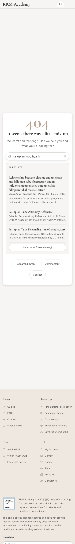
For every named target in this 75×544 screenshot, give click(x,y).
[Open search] (60, 4)
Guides (11, 406)
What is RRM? (14, 425)
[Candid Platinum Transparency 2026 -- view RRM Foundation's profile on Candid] (9, 503)
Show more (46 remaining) (37, 247)
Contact (37, 274)
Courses (12, 419)
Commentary (52, 263)
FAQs (10, 413)
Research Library (25, 263)
